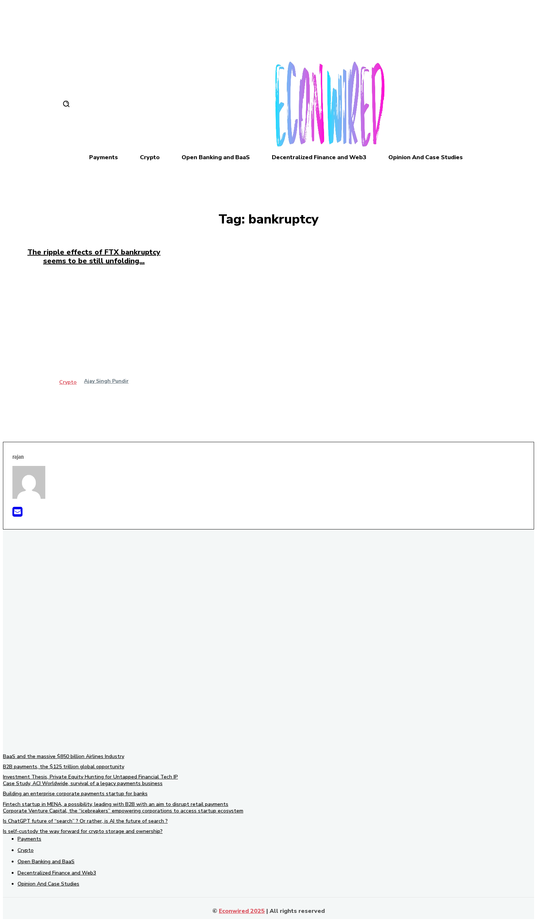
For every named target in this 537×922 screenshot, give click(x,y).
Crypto (68, 382)
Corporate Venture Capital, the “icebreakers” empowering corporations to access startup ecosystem (123, 810)
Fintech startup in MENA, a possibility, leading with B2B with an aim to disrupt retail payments (115, 804)
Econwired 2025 (242, 911)
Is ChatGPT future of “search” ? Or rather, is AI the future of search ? (85, 821)
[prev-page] (266, 409)
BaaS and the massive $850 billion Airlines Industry (63, 756)
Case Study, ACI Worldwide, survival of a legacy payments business (83, 783)
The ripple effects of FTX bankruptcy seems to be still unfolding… (93, 256)
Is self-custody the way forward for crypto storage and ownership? (83, 831)
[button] (66, 103)
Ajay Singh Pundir (106, 381)
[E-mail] (17, 514)
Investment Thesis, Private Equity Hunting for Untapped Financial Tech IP (90, 776)
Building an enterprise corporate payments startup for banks (75, 793)
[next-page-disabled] (270, 409)
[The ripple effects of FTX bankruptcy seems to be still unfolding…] (94, 335)
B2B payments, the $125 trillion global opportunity (63, 766)
